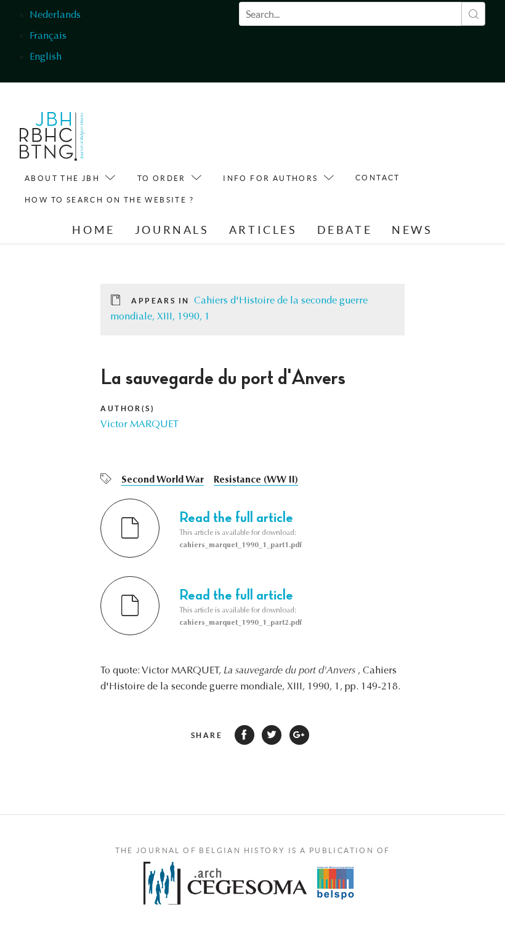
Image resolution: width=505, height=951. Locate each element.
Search (473, 14)
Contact (377, 178)
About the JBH (62, 178)
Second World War (162, 480)
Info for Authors (270, 178)
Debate (345, 229)
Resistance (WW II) (256, 480)
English (46, 57)
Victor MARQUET (139, 425)
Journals (172, 229)
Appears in (160, 301)
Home (93, 229)
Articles (263, 229)
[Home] (52, 139)
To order (161, 178)
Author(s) (127, 408)
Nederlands (55, 15)
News (412, 229)
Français (48, 36)
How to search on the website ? (109, 200)
